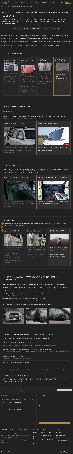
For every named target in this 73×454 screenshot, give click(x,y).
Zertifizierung (51, 2)
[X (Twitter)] (70, 451)
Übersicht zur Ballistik (46, 442)
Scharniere (40, 28)
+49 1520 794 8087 (15, 402)
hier (31, 375)
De (61, 2)
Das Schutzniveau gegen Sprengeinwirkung (61, 441)
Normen (37, 2)
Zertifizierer (59, 444)
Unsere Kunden (35, 433)
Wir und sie (43, 2)
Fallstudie (47, 28)
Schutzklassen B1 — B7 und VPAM (47, 436)
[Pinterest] (67, 451)
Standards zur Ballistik (46, 432)
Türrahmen (26, 28)
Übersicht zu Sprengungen (47, 439)
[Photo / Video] (2, 227)
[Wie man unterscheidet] (2, 230)
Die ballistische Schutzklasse (62, 437)
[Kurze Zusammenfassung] (2, 223)
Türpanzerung (18, 28)
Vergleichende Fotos (60, 435)
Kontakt (68, 2)
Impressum (35, 443)
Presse (34, 441)
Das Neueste (35, 437)
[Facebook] (60, 451)
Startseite (2, 6)
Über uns (15, 2)
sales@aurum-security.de (14, 405)
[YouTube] (64, 451)
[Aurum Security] (5, 2)
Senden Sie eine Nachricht (64, 390)
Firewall (33, 28)
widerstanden (46, 338)
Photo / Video (59, 432)
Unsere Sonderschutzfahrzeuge (26, 2)
